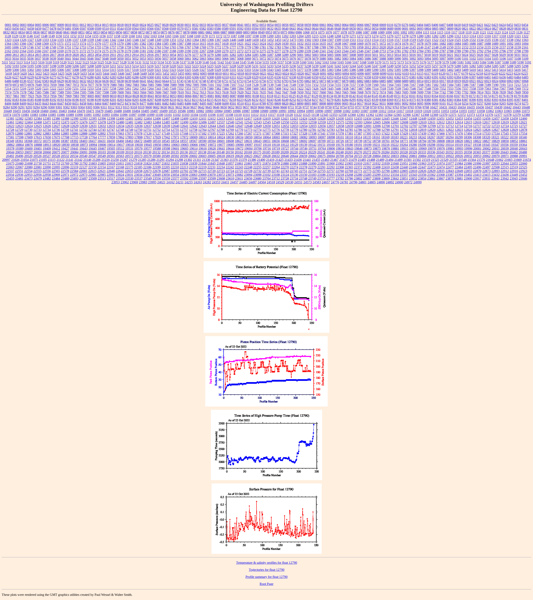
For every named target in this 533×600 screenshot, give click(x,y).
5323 (172, 70)
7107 (233, 85)
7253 (90, 88)
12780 (303, 130)
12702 (404, 126)
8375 (412, 100)
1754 (90, 47)
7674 (382, 92)
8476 (135, 103)
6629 (60, 81)
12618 (495, 122)
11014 (391, 111)
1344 (120, 40)
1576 (98, 43)
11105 (203, 115)
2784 (420, 51)
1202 (285, 36)
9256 (472, 103)
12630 (83, 126)
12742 (83, 130)
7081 (120, 85)
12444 (376, 118)
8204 (128, 100)
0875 (164, 32)
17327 (294, 133)
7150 (300, 85)
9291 (21, 107)
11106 (212, 115)
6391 (435, 77)
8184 (23, 100)
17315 (285, 133)
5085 (360, 58)
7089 (173, 85)
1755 (98, 47)
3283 (240, 55)
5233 (270, 66)
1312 (457, 36)
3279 (210, 55)
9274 (517, 103)
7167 (412, 85)
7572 (525, 88)
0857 (126, 32)
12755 (175, 130)
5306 (60, 70)
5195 (30, 66)
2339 (307, 51)
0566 (150, 28)
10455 (17, 111)
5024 (465, 55)
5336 (262, 70)
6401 (487, 77)
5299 (8, 70)
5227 (225, 66)
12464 (28, 122)
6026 (300, 73)
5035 (23, 58)
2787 (442, 51)
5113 (19, 62)
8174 (487, 96)
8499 (225, 103)
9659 (253, 107)
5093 (420, 58)
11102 (177, 115)
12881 (28, 133)
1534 (480, 40)
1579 (120, 43)
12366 (406, 115)
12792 (404, 130)
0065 (352, 25)
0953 (268, 32)
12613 (450, 122)
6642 (150, 81)
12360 (351, 115)
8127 (307, 96)
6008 (211, 73)
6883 (367, 81)
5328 (210, 70)
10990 (273, 111)
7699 (420, 92)
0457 (23, 28)
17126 (147, 133)
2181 (142, 51)
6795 (300, 81)
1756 (105, 47)
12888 (83, 133)
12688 (358, 126)
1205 (307, 36)
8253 (300, 100)
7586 (45, 92)
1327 (30, 40)
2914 (135, 55)
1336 (68, 40)
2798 (517, 51)
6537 (30, 81)
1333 (45, 40)
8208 (158, 100)
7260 (120, 88)
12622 (10, 126)
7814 (480, 92)
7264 (150, 88)
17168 (184, 133)
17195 (211, 133)
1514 (375, 40)
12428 (321, 118)
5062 (195, 58)
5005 (330, 55)
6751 (225, 81)
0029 (172, 25)
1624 (262, 43)
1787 (307, 47)
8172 (472, 96)
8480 (150, 103)
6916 (435, 81)
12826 (486, 130)
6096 (360, 73)
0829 (510, 28)
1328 (38, 40)
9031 (382, 103)
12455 (477, 118)
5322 (165, 70)
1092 (403, 32)
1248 (330, 36)
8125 (292, 96)
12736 (56, 130)
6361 (390, 77)
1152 (73, 36)
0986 (298, 32)
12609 (413, 122)
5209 (98, 66)
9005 (345, 103)
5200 (68, 66)
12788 (376, 130)
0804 (427, 28)
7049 (38, 85)
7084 (143, 85)
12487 (175, 122)
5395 (397, 70)
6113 (413, 73)
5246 (367, 66)
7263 (142, 88)
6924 (495, 81)
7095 (195, 85)
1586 (172, 43)
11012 (382, 111)
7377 (195, 88)
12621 (523, 122)
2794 (487, 51)
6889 (405, 81)
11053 (445, 111)
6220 (494, 73)
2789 (457, 51)
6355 (345, 77)
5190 (520, 62)
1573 (75, 43)
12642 (193, 126)
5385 (345, 70)
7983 (75, 96)
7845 (510, 92)
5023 (457, 55)
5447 (128, 73)
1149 (51, 36)
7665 (345, 92)
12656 (322, 126)
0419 (465, 25)
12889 (92, 133)
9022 (375, 103)
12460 (523, 118)
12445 (385, 118)
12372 (461, 115)
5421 (31, 73)
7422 (300, 88)
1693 (517, 43)
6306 (195, 77)
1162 (146, 36)
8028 (135, 96)
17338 (312, 133)
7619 (232, 92)
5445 (113, 73)
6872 (315, 81)
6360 (382, 77)
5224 (202, 66)
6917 (442, 81)
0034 (210, 25)
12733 (37, 130)
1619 (232, 43)
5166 (348, 62)
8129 (315, 96)
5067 (232, 58)
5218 (165, 66)
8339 (375, 100)
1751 (68, 47)
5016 (412, 55)
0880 (194, 32)
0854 (104, 32)
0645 (322, 28)
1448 (240, 40)
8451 (75, 103)
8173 (480, 96)
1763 (157, 47)
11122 (298, 115)
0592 (240, 28)
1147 (37, 36)
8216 (217, 100)
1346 (135, 40)
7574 (8, 92)
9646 (216, 107)
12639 (166, 126)
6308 (210, 77)
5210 (105, 66)
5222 (187, 66)
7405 (270, 88)
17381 (349, 133)
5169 (370, 62)
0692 (412, 28)
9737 (306, 107)
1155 (95, 36)
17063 (120, 133)
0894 (253, 32)
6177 (457, 73)
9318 (133, 107)
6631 (75, 81)
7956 (53, 96)
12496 (202, 122)
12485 (166, 122)
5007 (345, 55)
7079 (105, 85)
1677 (412, 43)
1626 (277, 43)
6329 (255, 77)
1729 (23, 47)
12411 (202, 118)
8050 (158, 96)
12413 (221, 118)
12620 (514, 122)
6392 (442, 77)
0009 (60, 25)
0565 (142, 28)
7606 (158, 92)
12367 (416, 115)
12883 (46, 133)
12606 (386, 122)
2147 (427, 47)
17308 (275, 133)
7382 (217, 88)
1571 (60, 43)
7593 (68, 92)
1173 (226, 36)
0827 (495, 28)
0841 (66, 32)
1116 (447, 32)
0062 (330, 25)
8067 (195, 96)
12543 (257, 122)
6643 (158, 81)
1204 (300, 36)
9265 (502, 103)
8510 (240, 103)
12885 (65, 133)
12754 (166, 130)
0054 (270, 25)
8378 (420, 100)
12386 (56, 118)
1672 (382, 43)
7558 (472, 88)
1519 (412, 40)
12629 (74, 126)
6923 (487, 81)
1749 (53, 47)
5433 (83, 73)
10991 (282, 111)
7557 (465, 88)
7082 (128, 85)
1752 (75, 47)
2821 (83, 55)
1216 (322, 36)
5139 (198, 62)
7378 (202, 88)
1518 (405, 40)
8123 (285, 96)
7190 (495, 85)
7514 (375, 88)
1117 (454, 32)
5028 (495, 55)
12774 (257, 130)
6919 (457, 81)
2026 (390, 47)
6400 (480, 77)
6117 (427, 73)
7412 (285, 88)
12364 (388, 115)
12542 (248, 122)
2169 (60, 51)
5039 (53, 58)
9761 (380, 107)
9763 (395, 107)
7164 (390, 85)
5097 (442, 58)
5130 (130, 62)
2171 (75, 51)
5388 (360, 70)
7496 (367, 88)
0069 (382, 25)
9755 (350, 107)
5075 (285, 58)
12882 (37, 133)
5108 (517, 58)
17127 (156, 133)
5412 (487, 70)
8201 (113, 100)
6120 (442, 73)
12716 (468, 126)
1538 (510, 40)
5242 (337, 66)
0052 (255, 25)
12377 (498, 115)
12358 (342, 115)
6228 (23, 77)
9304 (81, 107)
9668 (283, 107)
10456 (26, 111)
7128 (255, 85)
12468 (38, 122)
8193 (60, 100)
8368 (382, 100)
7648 (292, 92)
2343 (337, 51)
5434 (91, 73)
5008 (352, 55)
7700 (427, 92)
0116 (390, 25)
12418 (257, 118)
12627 (56, 126)
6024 (285, 73)
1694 (525, 43)
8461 (90, 103)
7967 (60, 96)
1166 (175, 36)
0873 (149, 32)
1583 (150, 43)
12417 (248, 118)
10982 (200, 111)
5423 (46, 73)
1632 (300, 43)
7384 (225, 88)
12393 (83, 118)
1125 (512, 32)
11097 (132, 115)
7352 (180, 88)
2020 (382, 47)
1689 (495, 43)
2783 (412, 51)
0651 (360, 28)
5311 (98, 70)
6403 (495, 77)
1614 (195, 43)
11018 (409, 111)
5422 (38, 73)
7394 (240, 88)
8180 (525, 96)
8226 (247, 100)
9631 (171, 107)
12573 (331, 122)
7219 (30, 88)
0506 (75, 28)
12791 (395, 130)
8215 (210, 100)
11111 (246, 115)
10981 (191, 111)
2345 (352, 51)
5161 (310, 62)
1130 (22, 36)
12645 (221, 126)
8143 (360, 96)
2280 (300, 51)
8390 (472, 100)
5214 (135, 66)
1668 (352, 43)
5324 (180, 70)
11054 (454, 111)
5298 (525, 66)
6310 (225, 77)
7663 (337, 92)
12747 (111, 130)
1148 (44, 36)
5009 (360, 55)
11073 (526, 111)
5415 (510, 70)
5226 (217, 66)
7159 (367, 85)
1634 (315, 43)
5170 (378, 62)
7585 (38, 92)
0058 (300, 25)
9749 (321, 107)
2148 (435, 47)
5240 (322, 66)
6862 (307, 81)
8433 (30, 103)
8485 (180, 103)
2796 (502, 51)
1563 (525, 40)
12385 (47, 118)
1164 (161, 36)
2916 (150, 55)
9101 (442, 103)
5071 (255, 58)
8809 (277, 103)
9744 (313, 107)
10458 (35, 111)
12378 (507, 115)
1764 (165, 47)
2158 (510, 47)
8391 (480, 100)
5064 (210, 58)
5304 (45, 70)
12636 (138, 126)
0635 (277, 28)
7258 (113, 88)
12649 (257, 126)
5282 (472, 66)
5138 (190, 62)
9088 (390, 103)
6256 (45, 77)
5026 (480, 55)
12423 (294, 118)
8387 (465, 100)
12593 (358, 122)
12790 (385, 130)
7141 (285, 85)
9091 (397, 103)
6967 (517, 81)
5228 (232, 66)
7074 (83, 85)
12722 (486, 126)
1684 (457, 43)
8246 (277, 100)
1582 (142, 43)
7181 (427, 85)
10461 (53, 111)
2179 (128, 51)
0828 (502, 28)
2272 (240, 51)
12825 (477, 130)
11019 (418, 111)
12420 (275, 118)
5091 (405, 58)
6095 (353, 73)
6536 (23, 81)
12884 (56, 133)
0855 (111, 32)
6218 (479, 73)
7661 (330, 92)
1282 (435, 36)
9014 (352, 103)
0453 (517, 25)
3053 (165, 55)
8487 (195, 103)
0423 (495, 25)
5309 (83, 70)
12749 (129, 130)
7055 (45, 85)
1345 (128, 40)
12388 (65, 118)
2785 (427, 51)
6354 (337, 77)
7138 (262, 85)
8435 (38, 103)
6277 (68, 77)
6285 (128, 77)
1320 (510, 36)
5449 (143, 73)
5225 (210, 66)
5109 (525, 58)
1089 (381, 32)
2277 (277, 51)
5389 (367, 70)
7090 (180, 85)
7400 (255, 88)
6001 (188, 73)
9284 (6, 107)
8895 (307, 103)
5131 (138, 62)
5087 (375, 58)
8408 (15, 103)
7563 (487, 88)
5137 (183, 62)
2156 (495, 47)
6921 (472, 81)
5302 (30, 70)
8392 (487, 100)
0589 (225, 28)
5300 (15, 70)
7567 (502, 88)
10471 (90, 111)
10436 (480, 107)
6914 (420, 81)
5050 (120, 58)
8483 (173, 103)
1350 (165, 40)
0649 (345, 28)
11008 (373, 111)
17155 (175, 133)
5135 (168, 62)
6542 (38, 81)
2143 (397, 47)
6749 (210, 81)
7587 (53, 92)
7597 (98, 92)
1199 (263, 36)
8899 (330, 103)
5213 (128, 66)
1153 (80, 36)
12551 (294, 122)
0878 (186, 32)
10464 (72, 111)
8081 (210, 96)
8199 (98, 100)
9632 (178, 107)
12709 (431, 126)
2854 (98, 55)
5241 (330, 66)
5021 (450, 55)
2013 (375, 47)
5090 (397, 58)
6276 (60, 77)
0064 (345, 25)
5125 (100, 62)
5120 (63, 62)
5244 (352, 66)
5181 (460, 62)
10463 (63, 111)
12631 (92, 126)
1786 (300, 47)
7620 (240, 92)
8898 (322, 103)
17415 (376, 133)
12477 (92, 122)
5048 (105, 58)
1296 (450, 36)
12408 (175, 118)
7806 (472, 92)
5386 (352, 70)
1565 (15, 43)
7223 (60, 88)
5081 (330, 58)
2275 (262, 51)
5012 (382, 55)
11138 (315, 115)
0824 (487, 28)
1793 (345, 47)
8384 (457, 100)
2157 (502, 47)
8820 (285, 103)
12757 (184, 130)
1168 (190, 36)
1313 (465, 36)
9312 (111, 107)
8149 (390, 96)
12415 (230, 118)
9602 (156, 107)
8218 (232, 100)
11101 (168, 115)
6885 (382, 81)
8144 (367, 96)
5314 (105, 70)
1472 (285, 40)
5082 (337, 58)
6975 (23, 85)
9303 (74, 107)
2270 (225, 51)
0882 (208, 32)
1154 (88, 36)
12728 (10, 130)
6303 (173, 77)
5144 (235, 62)
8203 (120, 100)
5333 (247, 70)
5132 (145, 62)
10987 (246, 111)
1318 (502, 36)
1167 (182, 36)
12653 (294, 126)
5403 (457, 70)
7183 (442, 85)
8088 (240, 96)
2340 (315, 51)
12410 (193, 118)
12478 (102, 122)
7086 (158, 85)
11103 (185, 115)
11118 (280, 115)
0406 (435, 25)
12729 (19, 130)
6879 (345, 81)
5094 (427, 58)
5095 (435, 58)
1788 (315, 47)
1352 (180, 40)
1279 (412, 36)
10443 (516, 107)
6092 (330, 73)
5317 (128, 70)
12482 (138, 122)
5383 (330, 70)
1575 (90, 43)
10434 (461, 107)
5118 (48, 62)
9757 (358, 107)
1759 (128, 47)
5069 (247, 58)
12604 (367, 122)
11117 (272, 115)
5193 (15, 66)
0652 (367, 28)
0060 (315, 25)
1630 (285, 43)
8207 (150, 100)
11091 (88, 115)
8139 (345, 96)
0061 (322, 25)
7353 (187, 88)
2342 (330, 51)
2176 (113, 51)
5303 (38, 70)
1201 (277, 36)
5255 (427, 66)
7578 (23, 92)
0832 (6, 32)
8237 (262, 100)
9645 (208, 107)
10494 (136, 111)
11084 (43, 115)
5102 (472, 58)
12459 (514, 118)
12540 (230, 122)
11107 (220, 115)
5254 (420, 66)
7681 (390, 92)
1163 (153, 36)
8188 (38, 100)
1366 (210, 40)
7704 (435, 92)
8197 (83, 100)
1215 (315, 36)
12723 (495, 126)
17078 (138, 133)
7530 (390, 88)
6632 (83, 81)
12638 (157, 126)
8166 (450, 96)
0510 (105, 28)
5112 (12, 62)
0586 (217, 28)
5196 (38, 66)
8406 (8, 103)
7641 (270, 92)
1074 (313, 32)
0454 (525, 25)
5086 (367, 58)
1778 (240, 47)
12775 (266, 130)
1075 (321, 32)
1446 (233, 40)
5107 (510, 58)
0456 (15, 28)
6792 (277, 81)
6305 (188, 77)
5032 (525, 55)
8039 (143, 96)
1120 (475, 32)
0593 (247, 28)
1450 (255, 40)
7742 (442, 92)
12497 (212, 122)
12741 (74, 130)
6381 (412, 77)
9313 (118, 107)
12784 (340, 130)
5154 (258, 62)
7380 (210, 88)
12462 (19, 122)
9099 (435, 103)
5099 (450, 58)
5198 (53, 66)
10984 (218, 111)
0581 (195, 28)
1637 (330, 43)
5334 (255, 70)
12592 (349, 122)
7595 (83, 92)
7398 (247, 88)
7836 (495, 92)
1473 (293, 40)
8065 (180, 96)
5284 (487, 66)
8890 (300, 103)
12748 (120, 130)
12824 (468, 130)
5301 (23, 70)
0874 (156, 32)
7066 (60, 85)
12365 (397, 115)
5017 (420, 55)
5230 (247, 66)
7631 (255, 92)
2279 (292, 51)
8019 (120, 96)
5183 (475, 62)
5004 (322, 55)
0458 (30, 28)
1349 (158, 40)
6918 (450, 81)
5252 (412, 66)
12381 (10, 118)
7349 (172, 88)
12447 (404, 118)
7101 (210, 85)
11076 (16, 115)
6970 (8, 85)
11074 (7, 115)
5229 (240, 66)
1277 (397, 36)
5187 (498, 62)
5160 (303, 62)
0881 (201, 32)
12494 (193, 122)
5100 (457, 58)
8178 (510, 96)
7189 (487, 85)
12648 (248, 126)
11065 (508, 111)
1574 (83, 43)
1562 (517, 40)
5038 (45, 58)
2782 (405, 51)
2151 (457, 47)
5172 (393, 62)
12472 (56, 122)
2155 (487, 47)
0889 (238, 32)
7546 (412, 88)
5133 (153, 62)
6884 (375, 81)
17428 (395, 133)
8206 (143, 100)
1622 (247, 43)
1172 (219, 36)
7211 (510, 85)
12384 (38, 118)
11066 (517, 111)
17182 (202, 133)
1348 (150, 40)
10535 (172, 111)
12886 (74, 133)
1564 (8, 43)
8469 (113, 103)
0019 (128, 25)
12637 (147, 126)
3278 (202, 55)
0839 (51, 32)
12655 (312, 126)
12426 (312, 118)
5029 (502, 55)
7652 (307, 92)
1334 (53, 40)
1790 (330, 47)
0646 (330, 28)
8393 (495, 100)
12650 (267, 126)
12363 (379, 115)
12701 (395, 126)
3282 (232, 55)
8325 (367, 100)
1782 (270, 47)
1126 (519, 32)
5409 (465, 70)
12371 (452, 115)
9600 (148, 107)
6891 (412, 81)
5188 (505, 62)
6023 (278, 73)
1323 (8, 40)
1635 (322, 43)
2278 (285, 51)
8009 (105, 96)
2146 (420, 47)
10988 (255, 111)
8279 (330, 100)
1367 (218, 40)
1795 (352, 47)
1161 (139, 36)
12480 (120, 122)
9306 (96, 107)
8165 (442, 96)
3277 (195, 55)
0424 (502, 25)
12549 (276, 122)
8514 (255, 103)
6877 (337, 81)
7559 (480, 88)
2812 (15, 55)
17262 (230, 133)
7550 (435, 88)
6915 (427, 81)
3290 (292, 55)
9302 (66, 107)
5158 (288, 62)
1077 (336, 32)
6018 (240, 73)
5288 (510, 66)
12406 (157, 118)
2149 (442, 47)
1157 (110, 36)
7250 (68, 88)
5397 (412, 70)
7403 (262, 88)
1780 (255, 47)
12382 (19, 118)
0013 (90, 25)
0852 (89, 32)
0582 (202, 28)
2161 (525, 47)
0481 (68, 28)
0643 (307, 28)
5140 (205, 62)
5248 (382, 66)
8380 (427, 100)
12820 (431, 130)
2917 (157, 55)
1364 (195, 40)
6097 (368, 73)
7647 (285, 92)
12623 (19, 126)
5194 (23, 66)
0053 (262, 25)
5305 (53, 70)
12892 (101, 133)
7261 (128, 88)
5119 (56, 62)
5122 (78, 62)
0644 (315, 28)
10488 (117, 111)
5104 (487, 58)
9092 (405, 103)
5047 (98, 58)
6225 (524, 73)
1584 (157, 43)
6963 (510, 81)
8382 (442, 100)
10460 (44, 111)
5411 (480, 70)
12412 (211, 118)
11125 (306, 115)
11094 (115, 115)
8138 (337, 96)
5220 (172, 66)
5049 (113, 58)
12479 (111, 122)
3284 (247, 55)
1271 (352, 36)
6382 (420, 77)
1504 (323, 40)
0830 (517, 28)
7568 (510, 88)
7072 (75, 85)
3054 (172, 55)
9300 (51, 107)
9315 (126, 107)
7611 (188, 92)
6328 (247, 77)
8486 (188, 103)
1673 (390, 43)
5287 (502, 66)
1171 (212, 36)
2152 (465, 47)
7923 (30, 96)
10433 (452, 107)
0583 (210, 28)
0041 (240, 25)
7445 (330, 88)
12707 (413, 126)
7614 (210, 92)
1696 (15, 47)
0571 (187, 28)
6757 (270, 81)
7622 (247, 92)
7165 (397, 85)
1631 (292, 43)
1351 (173, 40)
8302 (360, 100)
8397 (517, 100)
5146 (250, 62)
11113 (263, 115)
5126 (108, 62)
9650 (223, 107)
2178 (120, 51)
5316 (120, 70)
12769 (230, 130)
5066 (225, 58)
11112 (255, 115)
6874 (330, 81)
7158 (360, 85)
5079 (315, 58)
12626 (47, 126)
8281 (337, 100)
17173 (193, 133)
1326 (23, 40)
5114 (27, 62)
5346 (285, 70)
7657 (315, 92)
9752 (336, 107)
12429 (330, 118)
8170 (465, 96)
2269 (217, 51)
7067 (68, 85)
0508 (90, 28)
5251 (405, 66)
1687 (480, 43)
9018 (367, 103)
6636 (105, 81)
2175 (105, 51)
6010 (218, 73)
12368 (425, 115)
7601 (128, 92)
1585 (165, 43)
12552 (303, 122)
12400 (120, 118)
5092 (412, 58)
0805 (435, 28)
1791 (337, 47)
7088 (165, 85)
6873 (322, 81)
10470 (81, 111)
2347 (367, 51)
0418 (457, 25)
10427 (434, 107)
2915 (142, 55)
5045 (83, 58)
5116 (41, 62)
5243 (345, 66)
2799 (525, 51)
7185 (457, 85)
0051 (247, 25)
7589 (60, 92)
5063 (202, 58)
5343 (270, 70)
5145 (243, 62)
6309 (218, 77)
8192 (53, 100)
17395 (367, 133)
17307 (266, 133)
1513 (367, 40)
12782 (321, 130)
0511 (113, 28)
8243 (270, 100)
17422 (385, 133)
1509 (338, 40)
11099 (150, 115)
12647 (239, 126)
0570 (180, 28)
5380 (315, 70)
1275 (382, 36)
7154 (330, 85)
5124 (93, 62)
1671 (375, 43)
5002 (307, 55)
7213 (525, 85)
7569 (517, 88)
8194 (68, 100)
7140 (277, 85)
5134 (160, 62)
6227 (15, 77)
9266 (510, 103)
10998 (337, 111)
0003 (23, 25)
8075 (203, 96)
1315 (480, 36)
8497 (210, 103)
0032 (195, 25)
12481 (129, 122)
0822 (472, 28)
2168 (53, 51)
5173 (400, 62)
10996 (319, 111)
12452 (450, 118)
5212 (120, 66)
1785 (292, 47)
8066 (188, 96)
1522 (435, 40)
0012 (83, 25)
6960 (502, 81)
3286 (262, 55)
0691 (405, 28)
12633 (111, 126)
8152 (405, 96)
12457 (495, 118)
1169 (197, 36)
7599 (113, 92)
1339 (90, 40)
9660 (261, 107)
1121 (483, 32)
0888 (231, 32)
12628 (65, 126)
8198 (90, 100)
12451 (440, 118)
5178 (438, 62)
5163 (325, 62)
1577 (105, 43)
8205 (135, 100)
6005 (203, 73)
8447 (60, 103)
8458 (83, 103)
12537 (221, 122)
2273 (247, 51)
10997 (328, 111)
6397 (472, 77)
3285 (255, 55)
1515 (382, 40)
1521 (427, 40)
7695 (405, 92)
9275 (525, 103)
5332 (240, 70)
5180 (453, 62)
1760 (135, 47)
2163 (15, 51)
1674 (397, 43)
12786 (358, 130)
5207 (83, 66)
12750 (138, 130)
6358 (367, 77)
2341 (322, 51)
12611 (431, 122)
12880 (19, 133)
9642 (201, 107)
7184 (450, 85)
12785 (349, 130)
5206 (75, 66)
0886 (216, 32)
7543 (405, 88)
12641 (184, 126)
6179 (464, 73)
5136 (175, 62)
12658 (340, 126)
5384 (337, 70)
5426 (68, 73)
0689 (390, 28)
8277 (322, 100)
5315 (113, 70)
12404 (147, 118)
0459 (38, 28)
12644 (212, 126)
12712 (450, 126)
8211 (180, 100)
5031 (517, 55)
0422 (487, 25)
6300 (150, 77)
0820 (457, 28)
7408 (277, 88)
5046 (90, 58)
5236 (292, 66)
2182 (150, 51)
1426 (225, 40)
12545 (267, 122)
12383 (28, 118)
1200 (270, 36)
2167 (45, 51)
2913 (128, 55)
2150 (450, 47)
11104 (194, 115)
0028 (165, 25)
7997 (83, 96)
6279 (83, 77)
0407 (442, 25)
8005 (90, 96)
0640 (285, 28)
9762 (388, 107)
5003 (315, 55)
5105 (495, 58)
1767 (187, 47)
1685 (465, 43)
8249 (285, 100)
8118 (270, 96)
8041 (150, 96)
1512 (360, 40)
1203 (292, 36)
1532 (472, 40)
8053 (173, 96)
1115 (440, 32)
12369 (434, 115)
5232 (262, 66)
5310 (90, 70)
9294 (36, 107)
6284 (120, 77)
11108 (229, 115)
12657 (331, 126)
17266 (239, 133)
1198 (255, 36)
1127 (526, 32)
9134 (457, 103)
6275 (53, 77)
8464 (98, 103)
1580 (128, 43)
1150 (59, 36)
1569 (45, 43)
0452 (510, 25)
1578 (113, 43)
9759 (373, 107)
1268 (337, 36)
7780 (450, 92)
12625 (38, 126)
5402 (450, 70)
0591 (232, 28)
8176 (502, 96)
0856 (119, 32)
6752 (232, 81)
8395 (510, 100)
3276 (187, 55)
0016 (113, 25)
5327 (202, 70)
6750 (217, 81)
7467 (352, 88)
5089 (390, 58)
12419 (266, 118)
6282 (105, 77)
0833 (14, 32)
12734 (46, 130)
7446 (337, 88)
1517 (397, 40)
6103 (405, 73)
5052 (135, 58)
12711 (441, 126)
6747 (195, 81)
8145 (375, 96)
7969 (68, 96)
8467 (105, 103)
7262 (135, 88)
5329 (217, 70)
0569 (172, 28)
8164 (435, 96)
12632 (102, 126)
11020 (427, 111)
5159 (295, 62)
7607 (165, 92)
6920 (465, 81)
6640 (135, 81)
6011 (226, 73)
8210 (173, 100)
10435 (471, 107)
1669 (360, 43)
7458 (345, 88)
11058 (481, 111)
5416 (517, 70)
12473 (65, 122)
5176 (423, 62)
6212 (472, 73)
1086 (358, 32)
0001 (8, 25)
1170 (204, 36)
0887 (223, 32)
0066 (360, 25)
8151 (397, 96)
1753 (83, 47)
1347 (143, 40)
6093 (338, 73)
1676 (405, 43)
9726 (298, 107)
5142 (220, 62)
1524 (450, 40)
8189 (45, 100)
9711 (291, 107)
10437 (489, 107)
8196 (75, 100)
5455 (181, 73)
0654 (375, 28)
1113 (426, 32)
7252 (83, 88)
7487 (360, 88)
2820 (75, 55)
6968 (525, 81)
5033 (8, 58)
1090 (388, 32)
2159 (517, 47)
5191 (528, 62)
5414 (502, 70)
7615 (217, 92)
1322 (525, 36)
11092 (97, 115)
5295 (517, 66)
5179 (445, 62)
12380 (526, 115)
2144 (405, 47)
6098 (375, 73)
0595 (262, 28)
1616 (210, 43)
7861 (15, 96)
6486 (8, 81)
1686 (472, 43)
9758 (365, 107)
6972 (15, 85)
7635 (262, 92)
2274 (255, 51)
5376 (292, 70)
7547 (420, 88)
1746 (30, 47)
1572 (68, 43)
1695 (8, 47)
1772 (217, 47)
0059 (307, 25)
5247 (375, 66)
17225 (221, 133)
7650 (300, 92)
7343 (157, 88)
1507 (330, 40)
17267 (248, 133)
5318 (135, 70)
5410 (472, 70)
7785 (457, 92)
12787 (367, 130)
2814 (30, 55)
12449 (422, 118)
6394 (457, 77)
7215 (15, 88)
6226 (8, 77)
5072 (262, 58)
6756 (262, 81)
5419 (16, 73)
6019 (248, 73)
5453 (173, 73)
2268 (210, 51)
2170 (68, 51)
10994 (301, 111)
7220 (38, 88)
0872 (141, 32)
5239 (315, 66)
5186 (490, 62)
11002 (346, 111)
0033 (202, 25)
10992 (292, 111)
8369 (390, 100)
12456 (486, 118)
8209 (165, 100)
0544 (120, 28)
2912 (120, 55)
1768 (195, 47)
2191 (195, 51)
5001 (300, 55)
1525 (457, 40)
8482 (165, 103)
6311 (233, 77)
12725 (514, 126)
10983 (209, 111)
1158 (117, 36)
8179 (517, 96)
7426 (315, 88)
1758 (120, 47)
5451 (158, 73)
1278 (405, 36)
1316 (487, 36)
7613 (202, 92)
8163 (427, 96)
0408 (450, 25)
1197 (248, 36)
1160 (131, 36)
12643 (202, 126)
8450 (68, 103)
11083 (34, 115)
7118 (248, 85)
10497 (154, 111)
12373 (471, 115)
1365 (203, 40)
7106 (225, 85)
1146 (29, 36)
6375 (405, 77)
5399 (427, 70)
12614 (459, 122)
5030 (510, 55)
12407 (166, 118)
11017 (400, 111)
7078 (98, 85)
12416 (239, 118)
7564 (495, 88)
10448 (526, 107)
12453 (459, 118)
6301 (158, 77)
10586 (182, 111)
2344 (345, 51)
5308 (75, 70)
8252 (292, 100)
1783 (277, 47)
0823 (480, 28)
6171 (449, 73)
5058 (172, 58)
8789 (262, 103)
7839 (502, 92)
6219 (487, 73)
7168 (420, 85)
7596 (90, 92)
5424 (53, 73)
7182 (435, 85)
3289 (285, 55)
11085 (52, 115)
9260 (487, 103)
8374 (405, 100)
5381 (322, 70)
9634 (186, 107)
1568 (38, 43)
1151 (66, 36)
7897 (23, 96)
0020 (135, 25)
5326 (195, 70)
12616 (477, 122)
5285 (495, 66)
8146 (382, 96)
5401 (442, 70)
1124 (505, 32)
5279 (450, 66)
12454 (468, 118)
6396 (465, 77)
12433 (358, 118)
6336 (277, 77)
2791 (472, 51)
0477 (45, 28)
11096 (124, 115)
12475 (74, 122)
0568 (165, 28)
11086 (61, 115)
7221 (45, 88)
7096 (203, 85)
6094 (345, 73)
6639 (128, 81)
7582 (30, 92)
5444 (106, 73)
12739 (65, 130)
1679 (427, 43)
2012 (367, 47)
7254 (98, 88)
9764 (403, 107)
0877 (179, 32)
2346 (360, 51)
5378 (307, 70)
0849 (74, 32)
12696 (376, 126)
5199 (60, 66)
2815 (38, 55)
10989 (264, 111)
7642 (277, 92)
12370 (443, 115)
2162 (8, 51)
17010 (111, 133)
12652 (285, 126)
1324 (15, 40)
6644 (165, 81)
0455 (8, 28)
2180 (135, 51)
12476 (83, 122)
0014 (98, 25)
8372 (397, 100)
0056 (285, 25)
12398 (111, 118)
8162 (420, 96)
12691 (367, 126)
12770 (239, 130)
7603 (135, 92)
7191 (502, 85)
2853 (90, 55)
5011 (375, 55)
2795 (495, 51)
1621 (240, 43)
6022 (270, 73)
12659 (349, 126)
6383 (427, 77)
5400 (435, 70)
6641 (143, 81)
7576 (15, 92)
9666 (276, 107)
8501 (233, 103)
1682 (442, 43)
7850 (525, 92)
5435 (98, 73)
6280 (90, 77)
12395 (92, 118)
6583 (45, 81)
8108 (255, 96)
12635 (129, 126)
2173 (90, 51)
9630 (163, 107)
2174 (98, 51)
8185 (30, 100)
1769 (202, 47)
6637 (113, 81)
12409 (184, 118)
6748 (202, 81)
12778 (285, 130)
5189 (513, 62)
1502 (308, 40)
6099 (383, 73)
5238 (307, 66)
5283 (480, 66)
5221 (180, 66)
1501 (300, 40)
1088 (373, 32)
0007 (53, 25)
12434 (367, 118)
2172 (83, 51)
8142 (352, 96)
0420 (472, 25)
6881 (352, 81)
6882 (360, 81)
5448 (136, 73)
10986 (237, 111)
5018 (427, 55)
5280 (457, 66)
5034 (15, 58)
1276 (390, 36)
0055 (277, 25)
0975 (283, 32)
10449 (8, 111)
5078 (307, 58)
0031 (187, 25)
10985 (227, 111)
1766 (180, 47)
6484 (517, 77)
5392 (390, 70)
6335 (270, 77)
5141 (213, 62)
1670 (367, 43)
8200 (105, 100)
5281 (465, 66)
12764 (202, 130)
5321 (157, 70)
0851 (81, 32)
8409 (23, 103)
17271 (257, 133)
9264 (495, 103)
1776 (225, 47)
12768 (221, 130)
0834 (21, 32)
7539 (397, 88)
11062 (490, 111)
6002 (196, 73)
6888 (397, 81)
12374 (480, 115)
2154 (480, 47)
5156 (273, 62)
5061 (187, 58)
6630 (68, 81)
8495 (203, 103)
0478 (53, 28)
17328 (303, 133)
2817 (53, 55)
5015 (405, 55)
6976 (30, 85)
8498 (218, 103)
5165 (340, 62)
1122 (490, 32)
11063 (499, 111)
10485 (108, 111)
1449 (248, 40)
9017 (360, 103)
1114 (433, 32)
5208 (90, 66)
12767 (211, 130)
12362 (370, 115)
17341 (321, 133)
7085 (150, 85)
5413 (495, 70)
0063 (337, 25)
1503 (315, 40)
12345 (324, 115)
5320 (150, 70)
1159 (124, 36)
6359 (375, 77)
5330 (225, 70)
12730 (28, 130)
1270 (345, 36)
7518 (382, 88)
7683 (397, 92)
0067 (367, 25)
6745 (180, 81)
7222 (53, 88)
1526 (465, 40)
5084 (352, 58)
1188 (241, 36)
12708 (422, 126)
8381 (435, 100)
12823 (459, 130)
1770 (210, 47)
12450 (431, 118)
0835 (29, 32)
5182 (468, 62)
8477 (143, 103)
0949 (261, 32)
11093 (106, 115)
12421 (285, 118)
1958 (360, 47)
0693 (420, 28)
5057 (165, 58)
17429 (404, 133)
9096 (427, 103)
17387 (358, 133)
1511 (353, 40)
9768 (425, 107)
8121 (277, 96)
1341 (105, 40)
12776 (275, 130)
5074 (277, 58)
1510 (345, 40)
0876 (171, 32)
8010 (113, 96)
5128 (123, 62)
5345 (277, 70)
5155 (265, 62)
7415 (292, 88)
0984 (291, 32)
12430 (340, 118)
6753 (240, 81)
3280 (217, 55)
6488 (15, 81)
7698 (412, 92)
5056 (157, 58)
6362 (397, 77)
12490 (184, 122)
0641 (292, 28)
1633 (307, 43)
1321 (517, 36)
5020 (442, 55)
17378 (340, 133)
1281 (427, 36)
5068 (240, 58)
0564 (135, 28)
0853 (96, 32)
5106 (502, 58)
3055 (180, 55)
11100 (159, 115)
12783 (330, 130)
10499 (163, 111)
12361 (361, 115)
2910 (105, 55)
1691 (502, 43)
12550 (285, 122)
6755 (255, 81)
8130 (322, 96)
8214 (202, 100)
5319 (142, 70)
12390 (74, 118)
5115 (34, 62)
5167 (355, 62)
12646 (230, 126)
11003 (355, 111)
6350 (315, 77)
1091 (396, 32)
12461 (10, 122)
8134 (330, 96)
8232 (255, 100)
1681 (435, 43)
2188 (172, 51)
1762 (150, 47)
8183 (15, 100)
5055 (150, 58)
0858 (134, 32)
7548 (427, 88)
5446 (121, 73)
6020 (255, 73)
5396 (405, 70)
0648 (337, 28)
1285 (442, 36)
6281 (98, 77)
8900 (337, 103)
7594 (75, 92)
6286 (135, 77)
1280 (420, 36)
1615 (202, 43)
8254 (307, 100)
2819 (68, 55)
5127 (115, 62)
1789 (322, 47)
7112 (240, 85)
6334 (262, 77)
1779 (247, 47)
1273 (367, 36)
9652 (231, 107)
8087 (233, 96)
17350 (330, 133)
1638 (337, 43)
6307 (203, 77)
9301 (59, 107)
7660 (322, 92)
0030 (180, 25)
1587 (180, 43)
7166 (405, 85)
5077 (300, 58)
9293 (29, 107)
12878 (523, 130)
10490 (127, 111)
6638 (120, 81)
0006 (45, 25)
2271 (232, 51)
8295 (352, 100)
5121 (70, 62)
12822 (450, 130)
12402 (138, 118)
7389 (232, 88)
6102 (398, 73)
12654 (303, 126)
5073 (270, 58)
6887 (390, 81)
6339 (300, 77)
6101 (390, 73)
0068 (375, 25)
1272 (360, 36)
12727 (523, 126)
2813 (23, 55)
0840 (59, 32)
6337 (285, 77)
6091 (323, 73)
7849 (517, 92)
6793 (285, 81)
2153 (472, 47)
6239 (38, 77)
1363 (188, 40)
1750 (60, 47)
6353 (330, 77)
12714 (459, 126)
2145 (412, 47)
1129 (15, 36)
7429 (322, 88)
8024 (128, 96)
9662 (268, 107)
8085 (225, 96)
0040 (232, 25)
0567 (157, 28)
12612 (440, 122)
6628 (53, 81)
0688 (382, 28)
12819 (422, 130)
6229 (30, 77)
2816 (45, 55)
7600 (120, 92)
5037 (38, 58)
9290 (14, 107)
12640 (175, 126)
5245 (360, 66)
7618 (225, 92)
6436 (502, 77)
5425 (61, 73)
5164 (333, 62)
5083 (345, 58)
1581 (135, 43)
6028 (315, 73)
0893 (246, 32)
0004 (30, 25)
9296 (44, 107)
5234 (277, 66)
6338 (292, 77)
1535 (487, 40)
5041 (68, 58)
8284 (345, 100)
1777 (232, 47)
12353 (333, 115)
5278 (442, 66)
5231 (255, 66)
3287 (270, 55)
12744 (92, 130)
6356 (352, 77)
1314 (472, 36)
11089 (70, 115)
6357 (360, 77)
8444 (53, 103)
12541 (239, 122)
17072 (129, 133)
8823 (292, 103)
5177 (430, 62)
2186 (157, 51)
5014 (397, 55)
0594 (255, 28)
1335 (60, 40)
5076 (292, 58)
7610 (180, 92)
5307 (68, 70)
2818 (60, 55)
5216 (150, 66)
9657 (246, 107)
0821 (465, 28)
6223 (509, 73)
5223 (195, 66)
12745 (101, 130)
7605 (150, 92)
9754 (343, 107)
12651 (276, 126)
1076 (328, 32)
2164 (23, 51)
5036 (30, 58)
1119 (468, 32)
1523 (442, 40)
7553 (450, 88)
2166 (38, 51)
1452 (270, 40)
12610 (422, 122)
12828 (505, 130)
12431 (349, 118)
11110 (238, 115)
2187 (165, 51)
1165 (168, 36)
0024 (142, 25)
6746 (187, 81)
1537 (502, 40)
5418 (8, 73)
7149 (292, 85)
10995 (310, 111)
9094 (412, 103)
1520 (420, 40)
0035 (217, 25)
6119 (435, 73)
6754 (247, 81)
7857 (8, 96)
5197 (45, 66)
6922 (480, 81)
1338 (83, 40)
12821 (440, 130)
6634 (98, 81)
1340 (98, 40)
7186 (465, 85)
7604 (143, 92)
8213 (195, 100)
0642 (300, 28)
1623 (255, 43)
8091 (248, 96)
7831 (487, 92)
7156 (345, 85)
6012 (233, 73)
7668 (360, 92)
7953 (45, 96)
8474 (128, 103)
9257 (480, 103)
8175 (495, 96)
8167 (457, 96)
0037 (225, 25)
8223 (240, 100)
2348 (375, 51)
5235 (285, 66)
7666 (352, 92)
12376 (489, 115)
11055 (463, 111)
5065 (217, 58)
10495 (145, 111)
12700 (386, 126)
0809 (450, 28)
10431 (443, 107)
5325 (187, 70)
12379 (516, 115)
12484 (157, 122)
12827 (495, 130)
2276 (270, 51)
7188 (480, 85)
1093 (411, 32)
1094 (418, 32)
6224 (517, 73)
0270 (397, 25)
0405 (427, 25)
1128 (8, 36)
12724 (505, 126)
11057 (472, 111)
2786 (435, 51)
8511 (248, 103)
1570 (53, 43)
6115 (420, 73)
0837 (44, 32)
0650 (352, 28)
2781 (397, 51)
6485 (525, 77)
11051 (436, 111)
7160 (375, 85)
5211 (113, 66)
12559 (322, 122)
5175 (415, 62)
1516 (390, 40)
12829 (514, 130)
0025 (150, 25)
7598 (105, 92)
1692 (510, 43)
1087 (366, 32)
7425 (307, 88)
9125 (450, 103)
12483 (147, 122)
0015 (105, 25)
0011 (75, 25)
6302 (165, 77)
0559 (128, 28)
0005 (38, 25)
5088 (382, 58)
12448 (413, 118)
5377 (300, 70)
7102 (218, 85)
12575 (340, 122)
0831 (525, 28)
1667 (345, 43)
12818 (413, 130)
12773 (248, 130)
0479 (60, 28)
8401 (525, 100)
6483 (510, 77)
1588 (187, 43)
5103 (480, 58)
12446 (395, 118)
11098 (141, 115)
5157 (280, 62)
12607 (395, 122)
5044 (75, 58)
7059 (53, 85)
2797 (510, 51)
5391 (382, 70)
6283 (113, 77)
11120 (289, 115)
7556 (457, 88)
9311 (104, 107)
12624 (28, 126)
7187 (472, 85)
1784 (285, 47)
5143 (228, 62)
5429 (76, 73)
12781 (312, 130)
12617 (486, 122)
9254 (465, 103)
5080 (322, 58)
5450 (151, 73)
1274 (375, 36)
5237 (300, 66)
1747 (38, 47)
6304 (180, 77)
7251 (75, 88)
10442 (507, 107)
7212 (517, 85)
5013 (390, 55)
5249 (390, 66)
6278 (75, 77)
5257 (435, 66)
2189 (180, 51)
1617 (217, 43)
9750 (328, 107)
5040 (60, 58)
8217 (225, 100)
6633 (90, 81)
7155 (337, 85)
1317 (495, 36)
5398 (420, 70)
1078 (343, 32)
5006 (337, 55)
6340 (307, 77)
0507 (83, 28)
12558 (312, 122)
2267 (202, 51)
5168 (363, 62)
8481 (158, 103)
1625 (270, 43)
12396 (102, 118)
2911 (113, 55)
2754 (390, 51)
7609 (173, 92)
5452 (166, 73)
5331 (232, 70)
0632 (270, 28)
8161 (412, 96)
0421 (480, 25)
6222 (502, 73)
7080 (113, 85)
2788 (450, 51)
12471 (47, 122)
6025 (293, 73)
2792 (480, 51)
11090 (79, 115)
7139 (270, 85)
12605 (376, 122)
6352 (322, 77)
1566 (23, 43)
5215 (142, 66)
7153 (322, 85)
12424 (303, 118)
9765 (410, 107)
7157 (352, 85)
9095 (420, 103)
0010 (68, 25)
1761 (142, 47)
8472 (120, 103)
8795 (270, 103)
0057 (292, 25)
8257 (315, 100)
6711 (173, 81)
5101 (465, 58)
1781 (262, 47)
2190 (187, 51)
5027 (487, 55)
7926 (38, 96)
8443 (45, 103)
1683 (450, 43)
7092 (188, 85)
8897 (315, 103)
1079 (351, 32)
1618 (225, 43)
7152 (315, 85)
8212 (187, 100)
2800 (8, 55)
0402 (412, 25)
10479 (99, 111)
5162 (318, 62)
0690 (397, 28)
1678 (420, 43)
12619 (505, 122)
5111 (5, 62)
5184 (483, 62)
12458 (505, 118)
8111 (263, 96)
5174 (408, 62)
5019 (435, 55)
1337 (75, 40)
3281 (225, 55)
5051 (128, 58)
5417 (525, 70)
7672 (375, 92)
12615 (468, 122)
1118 (461, 32)
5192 (8, 66)
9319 (141, 107)
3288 (277, 55)
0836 (36, 32)
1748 (45, 47)
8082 (218, 96)
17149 (166, 133)
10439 (498, 107)
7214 (8, 88)
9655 (238, 107)
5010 (367, 55)
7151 (307, 85)
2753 (382, 51)
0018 (120, 25)
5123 (85, 62)
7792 (465, 92)
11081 (25, 115)
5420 (23, 73)
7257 (105, 88)
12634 (120, 126)
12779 (294, 130)
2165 (30, 51)
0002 (15, 25)
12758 (193, 130)
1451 (263, 40)
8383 (450, 100)
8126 (300, 96)
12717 (477, 126)
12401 (129, 118)
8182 (8, 100)
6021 (263, 73)
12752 (156, 130)
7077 (90, 85)
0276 (405, 25)
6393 (450, 77)
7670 (367, 92)
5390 (375, 70)
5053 (142, 58)
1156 (102, 36)
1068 (306, 32)
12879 (10, 133)
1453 (278, 40)
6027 (308, 73)
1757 (113, 47)
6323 (240, 77)
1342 (113, 40)
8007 (98, 96)
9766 (418, 107)
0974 (276, 32)
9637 (193, 107)
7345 (165, 88)
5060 (180, 58)
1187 (233, 36)
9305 (89, 107)
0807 (442, 28)
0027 (157, 25)
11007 (364, 111)
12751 (147, 130)
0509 (98, 28)
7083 (135, 85)
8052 (165, 96)
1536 (495, 40)
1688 (487, 43)
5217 (157, 66)
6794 (292, 81)
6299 (143, 77)
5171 (385, 62)
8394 (502, 100)
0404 (420, 25)
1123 (497, 32)
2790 (465, 51)
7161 (382, 85)
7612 (195, 92)
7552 (442, 88)
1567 (30, 43)
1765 (172, 47)
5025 (472, 55)
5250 (397, 66)
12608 (404, 122)
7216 (23, 88)
